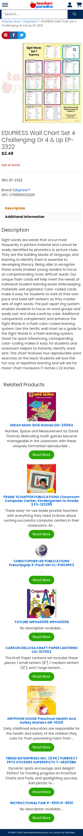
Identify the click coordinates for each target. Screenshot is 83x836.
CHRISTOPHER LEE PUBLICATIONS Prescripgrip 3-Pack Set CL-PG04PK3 (41, 563)
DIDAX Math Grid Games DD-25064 (41, 425)
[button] (74, 49)
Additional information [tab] (24, 216)
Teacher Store (11, 21)
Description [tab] (15, 208)
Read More (41, 454)
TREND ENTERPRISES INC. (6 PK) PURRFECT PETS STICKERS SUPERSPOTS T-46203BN (41, 760)
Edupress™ (31, 21)
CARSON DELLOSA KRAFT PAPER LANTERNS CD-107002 (41, 649)
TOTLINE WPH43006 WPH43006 (41, 621)
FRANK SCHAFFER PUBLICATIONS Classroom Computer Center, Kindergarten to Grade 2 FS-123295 (41, 500)
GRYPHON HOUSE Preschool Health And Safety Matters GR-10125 (41, 720)
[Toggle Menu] (5, 5)
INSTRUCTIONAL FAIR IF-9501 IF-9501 (41, 802)
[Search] (74, 14)
